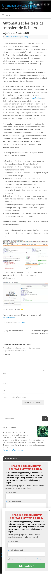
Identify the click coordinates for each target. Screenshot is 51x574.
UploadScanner (9, 318)
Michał (7, 37)
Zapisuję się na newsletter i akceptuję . (24, 560)
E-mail (4, 383)
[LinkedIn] (48, 5)
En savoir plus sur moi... (15, 450)
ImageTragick (35, 98)
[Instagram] (37, 5)
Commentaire (5, 356)
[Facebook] (34, 5)
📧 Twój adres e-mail (13, 501)
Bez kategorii (25, 37)
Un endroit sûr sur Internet (19, 5)
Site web (4, 391)
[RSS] (44, 5)
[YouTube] (41, 5)
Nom (4, 375)
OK (44, 418)
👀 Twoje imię (10, 492)
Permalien (21, 322)
